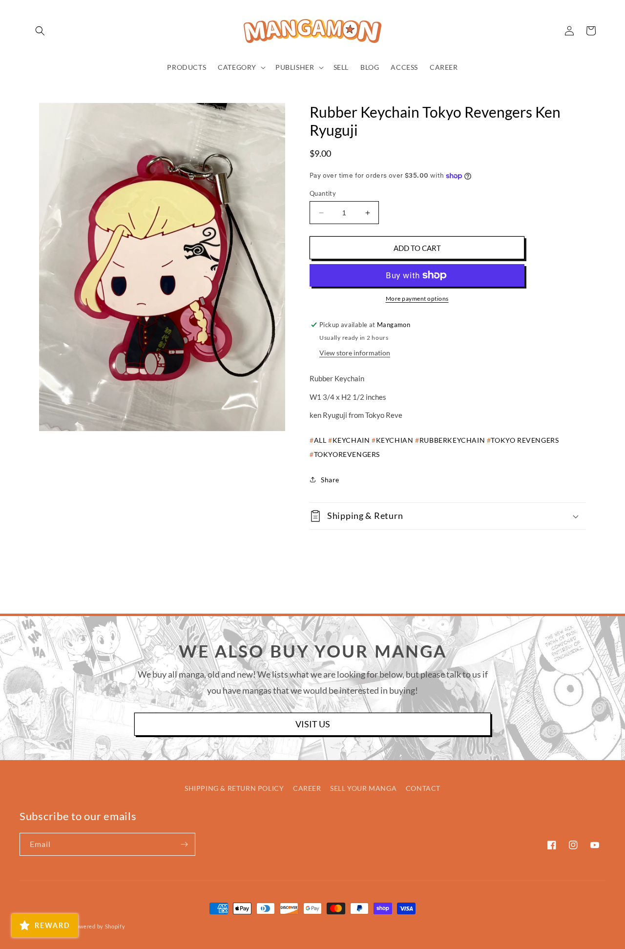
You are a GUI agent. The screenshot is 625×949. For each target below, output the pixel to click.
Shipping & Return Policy (234, 788)
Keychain (351, 440)
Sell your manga (363, 788)
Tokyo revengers (525, 440)
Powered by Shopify (98, 926)
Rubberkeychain (452, 440)
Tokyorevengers (347, 454)
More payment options (417, 298)
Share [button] (330, 479)
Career (307, 788)
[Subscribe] (184, 844)
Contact (423, 788)
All (320, 440)
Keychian (394, 440)
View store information (354, 353)
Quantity (323, 193)
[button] (40, 30)
